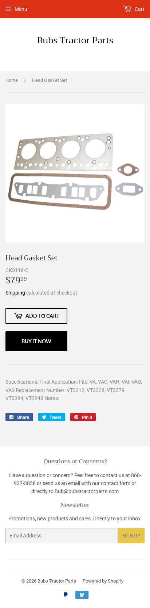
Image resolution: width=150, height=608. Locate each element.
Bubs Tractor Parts (75, 41)
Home (11, 80)
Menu (21, 9)
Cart (139, 9)
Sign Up (131, 536)
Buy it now (36, 341)
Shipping (15, 293)
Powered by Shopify (103, 581)
